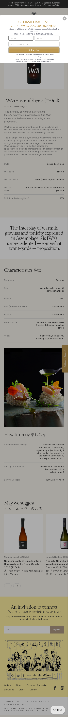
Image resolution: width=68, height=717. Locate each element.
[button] (65, 18)
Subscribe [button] (34, 50)
